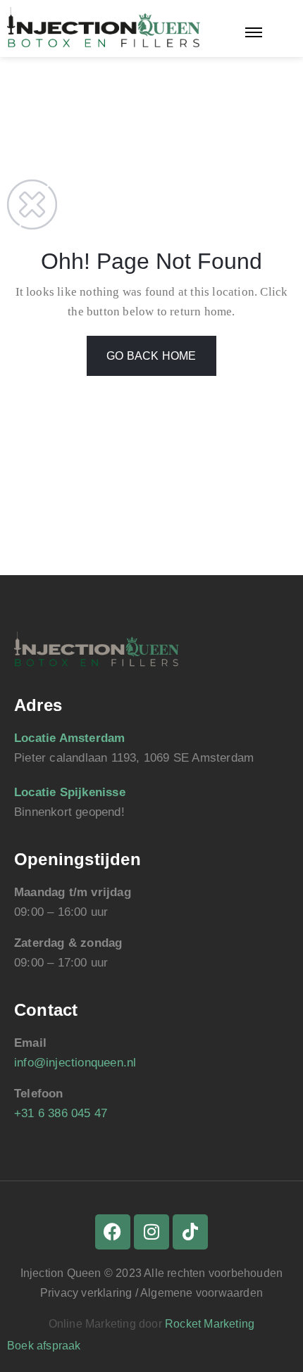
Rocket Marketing (209, 1324)
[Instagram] (151, 1232)
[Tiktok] (190, 1232)
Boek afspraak (44, 1346)
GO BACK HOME (151, 356)
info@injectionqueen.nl (75, 1062)
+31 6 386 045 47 (60, 1113)
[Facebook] (112, 1232)
